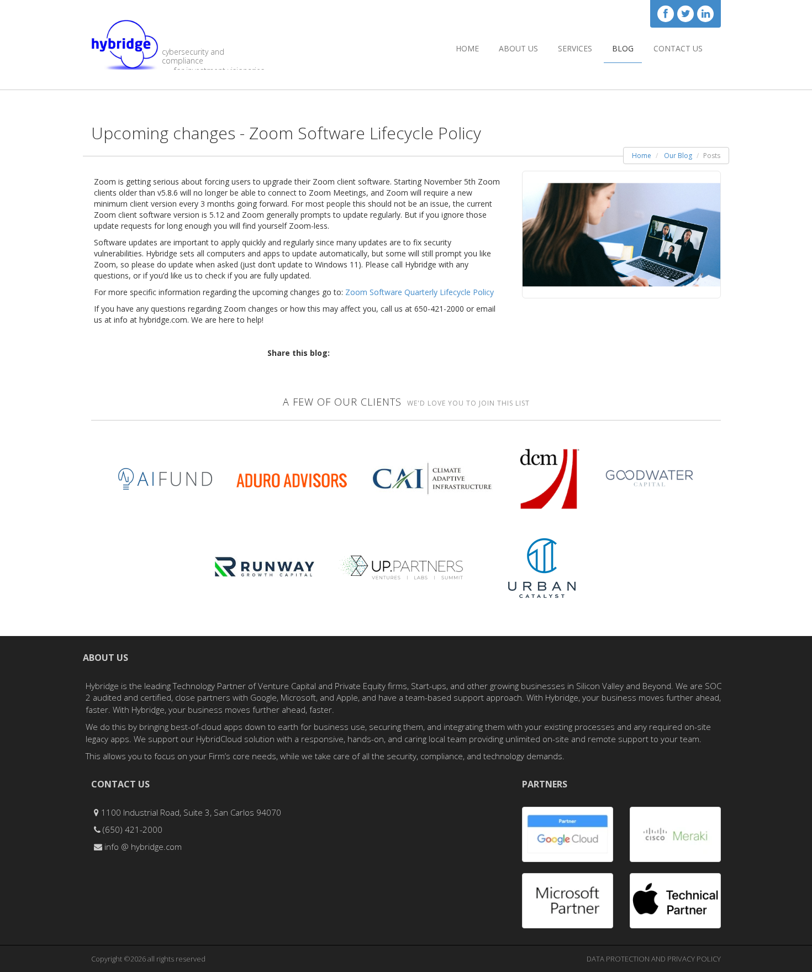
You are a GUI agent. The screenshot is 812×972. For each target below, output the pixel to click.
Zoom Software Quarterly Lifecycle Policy (419, 292)
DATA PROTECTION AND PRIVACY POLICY (654, 959)
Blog (623, 48)
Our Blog (678, 155)
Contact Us (678, 48)
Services (575, 48)
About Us (518, 48)
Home (467, 48)
